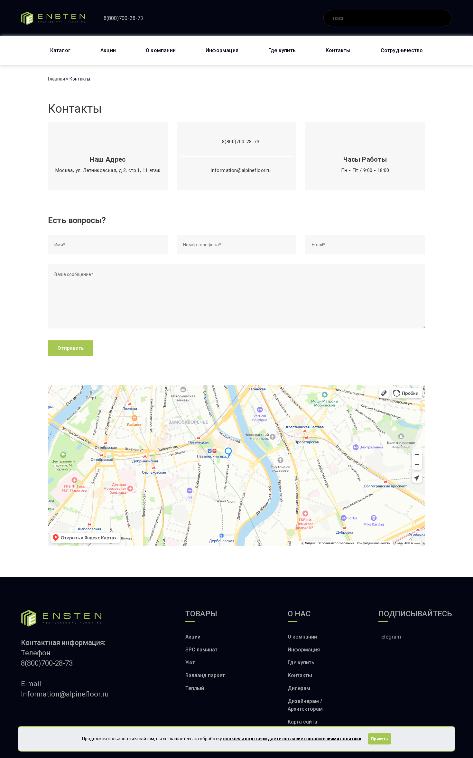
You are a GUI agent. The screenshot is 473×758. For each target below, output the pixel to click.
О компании (161, 50)
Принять (379, 738)
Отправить (71, 348)
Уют (190, 662)
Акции (108, 50)
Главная (56, 78)
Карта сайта (302, 722)
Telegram (389, 637)
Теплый (194, 688)
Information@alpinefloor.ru (240, 170)
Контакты (338, 50)
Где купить (282, 50)
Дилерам (299, 688)
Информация (222, 50)
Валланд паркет (205, 675)
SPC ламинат (201, 650)
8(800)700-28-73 (124, 18)
